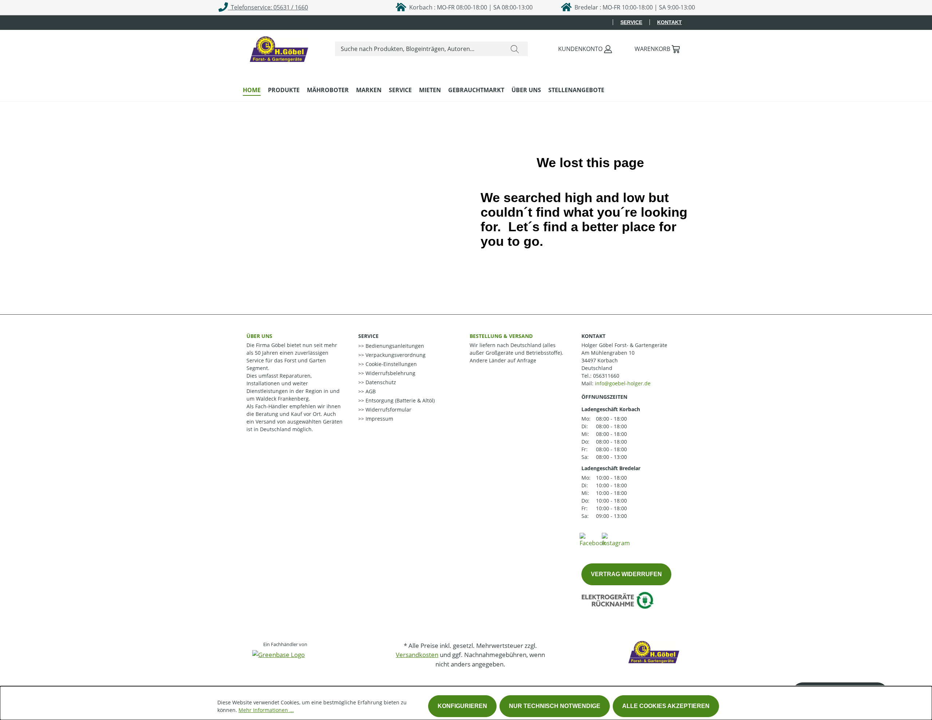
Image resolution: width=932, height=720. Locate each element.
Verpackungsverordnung (395, 354)
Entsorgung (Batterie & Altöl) (399, 400)
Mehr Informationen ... (266, 710)
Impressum (378, 418)
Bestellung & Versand (501, 336)
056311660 (606, 375)
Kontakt (669, 22)
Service (631, 22)
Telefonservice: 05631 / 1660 (268, 7)
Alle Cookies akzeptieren (666, 706)
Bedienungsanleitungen (394, 345)
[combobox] (418, 49)
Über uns (259, 336)
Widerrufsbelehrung (389, 373)
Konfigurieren (462, 706)
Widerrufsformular (387, 409)
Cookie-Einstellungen (390, 364)
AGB (370, 391)
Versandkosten (417, 654)
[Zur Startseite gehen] (279, 47)
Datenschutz (380, 382)
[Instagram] (616, 539)
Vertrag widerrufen (626, 574)
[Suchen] (515, 49)
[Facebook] (593, 539)
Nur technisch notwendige (554, 706)
